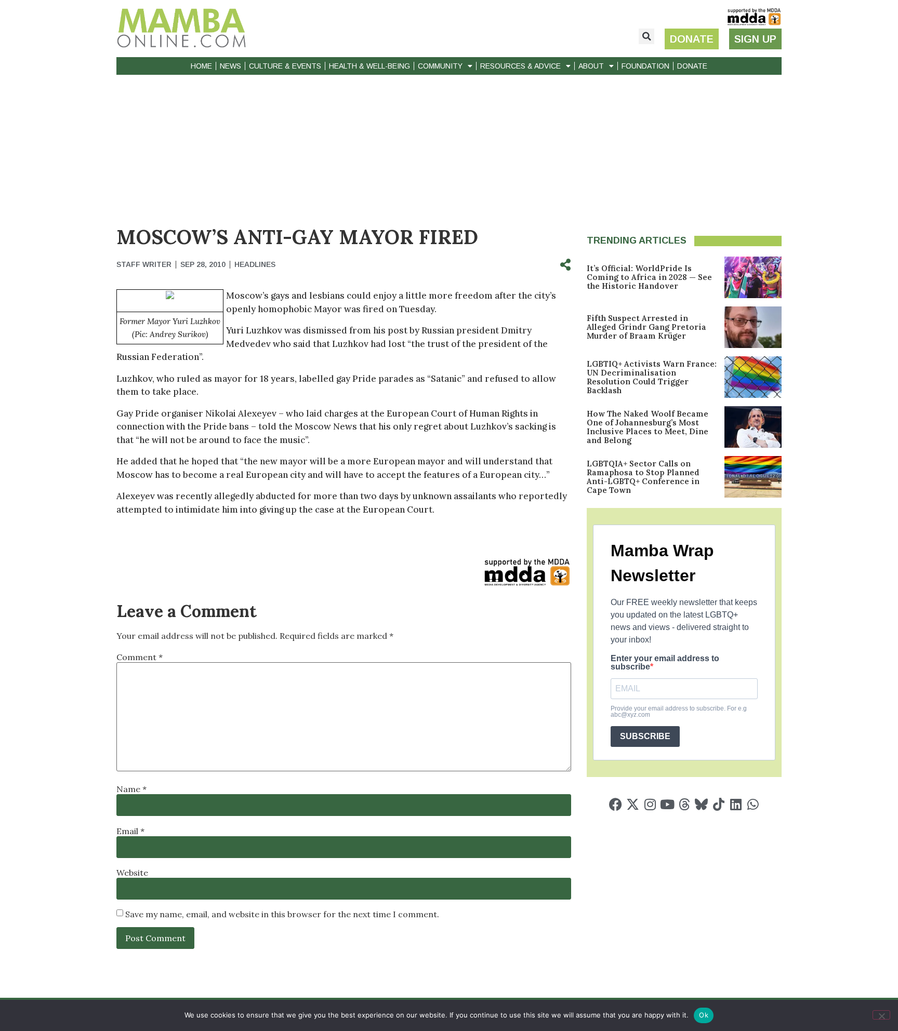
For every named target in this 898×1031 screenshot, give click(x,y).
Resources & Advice (520, 66)
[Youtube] (667, 804)
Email (130, 831)
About (591, 66)
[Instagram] (649, 804)
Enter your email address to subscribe (665, 662)
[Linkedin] (735, 804)
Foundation (645, 66)
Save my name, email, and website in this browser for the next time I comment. (282, 914)
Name (131, 789)
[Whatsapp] (752, 804)
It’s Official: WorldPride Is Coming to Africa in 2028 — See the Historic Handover (649, 277)
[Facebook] (615, 804)
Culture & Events (285, 66)
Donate (692, 66)
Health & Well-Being (369, 66)
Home (201, 66)
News (230, 66)
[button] (646, 36)
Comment (139, 657)
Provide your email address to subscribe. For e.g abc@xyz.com (679, 711)
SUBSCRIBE (645, 736)
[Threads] (684, 804)
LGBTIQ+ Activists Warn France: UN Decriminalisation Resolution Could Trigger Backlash (652, 377)
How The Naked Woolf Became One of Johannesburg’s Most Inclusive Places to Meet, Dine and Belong (647, 427)
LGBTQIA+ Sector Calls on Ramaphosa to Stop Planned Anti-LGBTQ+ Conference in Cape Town (643, 477)
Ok (703, 1015)
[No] (881, 1015)
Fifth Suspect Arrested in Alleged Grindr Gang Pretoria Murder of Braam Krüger (646, 327)
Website (132, 872)
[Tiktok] (718, 804)
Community (440, 66)
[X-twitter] (632, 804)
